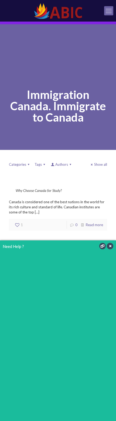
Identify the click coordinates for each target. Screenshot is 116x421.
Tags (38, 164)
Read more (94, 225)
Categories (17, 164)
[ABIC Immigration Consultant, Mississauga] (58, 11)
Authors (61, 164)
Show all (100, 164)
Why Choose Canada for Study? (39, 190)
